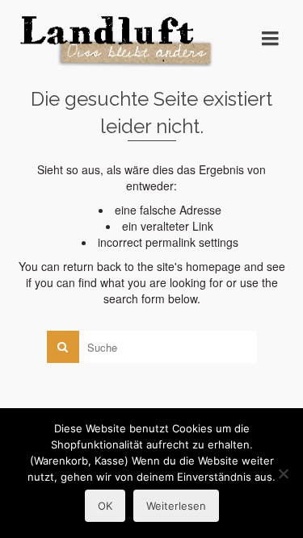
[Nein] (283, 473)
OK (105, 505)
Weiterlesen (176, 505)
